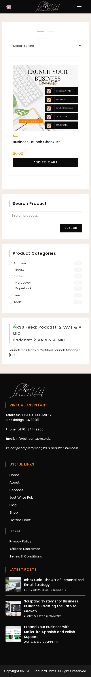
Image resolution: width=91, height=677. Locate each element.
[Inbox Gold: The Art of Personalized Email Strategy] (13, 584)
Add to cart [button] (45, 162)
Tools (17, 302)
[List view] (50, 35)
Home (14, 475)
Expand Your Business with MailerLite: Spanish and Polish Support (49, 632)
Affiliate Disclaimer (24, 548)
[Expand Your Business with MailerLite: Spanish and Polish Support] (13, 633)
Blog (13, 505)
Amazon (20, 263)
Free (15, 136)
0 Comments (58, 590)
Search (70, 228)
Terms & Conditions (25, 556)
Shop (13, 512)
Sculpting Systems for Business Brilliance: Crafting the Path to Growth (51, 606)
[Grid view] (40, 35)
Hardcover (23, 283)
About (14, 482)
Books (19, 269)
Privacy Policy (20, 541)
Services (16, 490)
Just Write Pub (21, 497)
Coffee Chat (20, 520)
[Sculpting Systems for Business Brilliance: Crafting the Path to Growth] (13, 608)
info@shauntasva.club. (33, 438)
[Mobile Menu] (80, 6)
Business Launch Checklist (36, 142)
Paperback (23, 288)
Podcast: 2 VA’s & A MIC (39, 340)
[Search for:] (86, 6)
